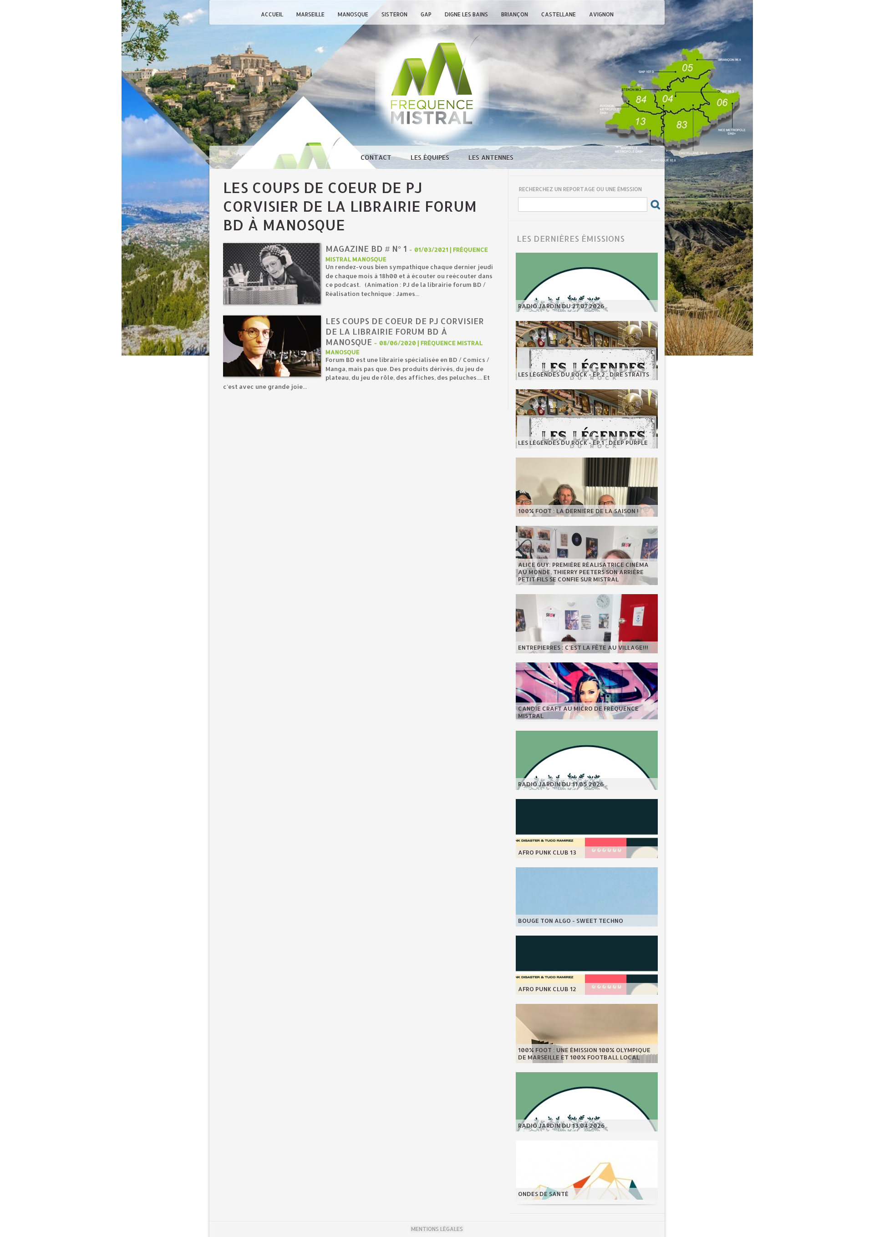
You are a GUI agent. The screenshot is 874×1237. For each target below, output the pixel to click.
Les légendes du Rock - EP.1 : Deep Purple (583, 442)
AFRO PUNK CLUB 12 (547, 989)
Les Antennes (490, 157)
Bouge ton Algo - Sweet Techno (570, 920)
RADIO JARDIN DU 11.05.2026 (561, 784)
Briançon (515, 14)
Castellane (559, 14)
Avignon (601, 14)
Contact (377, 157)
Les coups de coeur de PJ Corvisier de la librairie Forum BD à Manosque (404, 331)
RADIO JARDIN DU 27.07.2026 (561, 306)
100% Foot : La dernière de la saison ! (578, 510)
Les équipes (431, 157)
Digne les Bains (467, 14)
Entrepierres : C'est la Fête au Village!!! (583, 647)
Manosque (354, 14)
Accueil (273, 14)
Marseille (311, 14)
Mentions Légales (437, 1229)
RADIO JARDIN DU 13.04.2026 (561, 1125)
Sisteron (395, 14)
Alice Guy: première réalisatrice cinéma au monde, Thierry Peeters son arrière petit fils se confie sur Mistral (583, 572)
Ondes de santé (543, 1193)
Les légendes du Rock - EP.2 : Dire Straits (583, 374)
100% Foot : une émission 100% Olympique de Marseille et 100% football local (584, 1053)
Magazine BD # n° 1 (366, 248)
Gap (427, 14)
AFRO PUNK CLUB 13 (547, 852)
